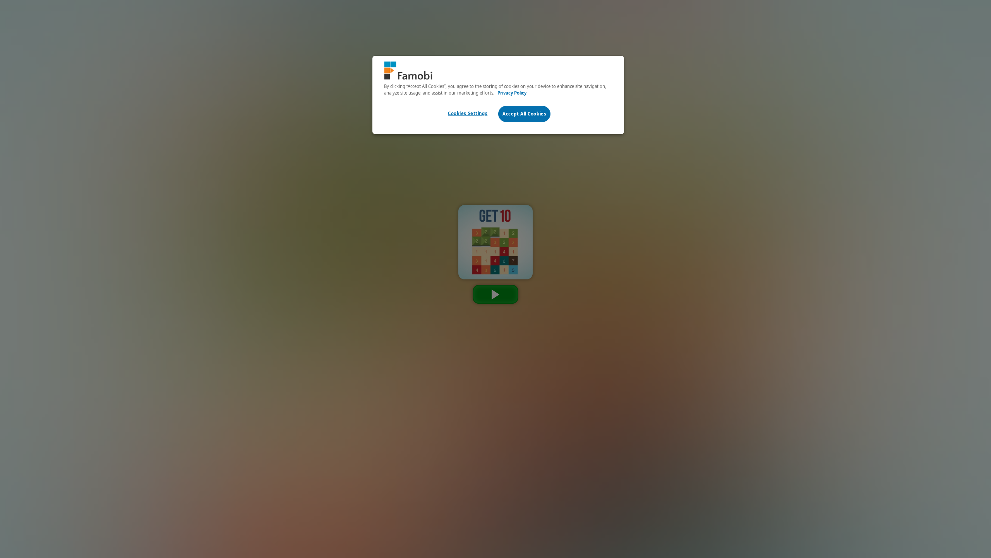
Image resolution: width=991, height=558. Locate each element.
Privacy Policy (511, 93)
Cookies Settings (467, 113)
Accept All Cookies (524, 114)
